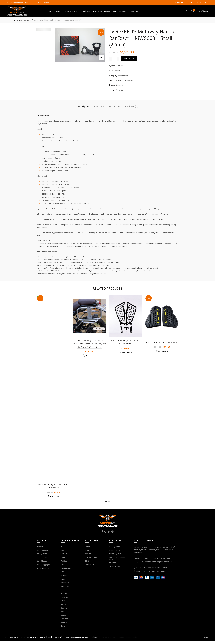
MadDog (64, 579)
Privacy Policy (115, 547)
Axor (62, 550)
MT (62, 590)
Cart (206, 2)
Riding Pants (42, 554)
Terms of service (115, 566)
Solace (63, 615)
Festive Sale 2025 (89, 11)
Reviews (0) (131, 106)
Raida (63, 601)
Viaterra (64, 622)
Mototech (65, 586)
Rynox (63, 604)
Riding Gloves (42, 557)
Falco (63, 557)
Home (51, 11)
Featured (118, 80)
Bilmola (64, 554)
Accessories (27, 20)
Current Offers (91, 557)
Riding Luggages (43, 565)
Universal (64, 619)
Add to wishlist (118, 65)
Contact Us (123, 11)
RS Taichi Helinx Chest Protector (161, 342)
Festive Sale (128, 80)
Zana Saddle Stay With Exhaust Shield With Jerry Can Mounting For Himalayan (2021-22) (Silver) (89, 343)
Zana (63, 626)
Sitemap (112, 563)
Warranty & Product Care (117, 558)
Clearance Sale (104, 11)
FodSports (65, 561)
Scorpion (64, 608)
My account (181, 2)
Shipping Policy (115, 554)
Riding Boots (42, 561)
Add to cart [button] (55, 496)
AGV (62, 547)
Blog (190, 2)
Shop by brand (71, 11)
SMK (62, 611)
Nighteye (64, 593)
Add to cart (129, 59)
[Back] (9, 20)
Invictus (64, 575)
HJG (62, 572)
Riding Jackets (42, 550)
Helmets (40, 547)
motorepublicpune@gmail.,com (153, 571)
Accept (206, 637)
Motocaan (65, 583)
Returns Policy (115, 550)
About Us (134, 11)
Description (83, 106)
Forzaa (63, 565)
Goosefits (119, 85)
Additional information (107, 106)
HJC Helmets (66, 568)
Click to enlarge (101, 57)
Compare (198, 2)
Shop (58, 11)
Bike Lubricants (43, 568)
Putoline (64, 597)
